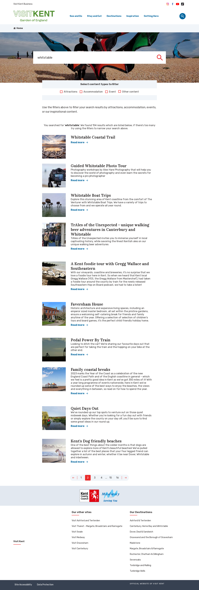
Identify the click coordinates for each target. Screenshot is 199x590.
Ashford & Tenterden (140, 520)
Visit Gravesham (80, 543)
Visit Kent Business (22, 4)
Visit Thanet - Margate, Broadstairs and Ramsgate (97, 526)
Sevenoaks (135, 559)
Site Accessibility (23, 584)
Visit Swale (77, 531)
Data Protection (45, 584)
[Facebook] (172, 4)
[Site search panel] (182, 16)
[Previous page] (73, 478)
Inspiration (132, 16)
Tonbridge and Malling (140, 565)
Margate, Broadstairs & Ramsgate (147, 548)
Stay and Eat (94, 16)
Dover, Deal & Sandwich (141, 531)
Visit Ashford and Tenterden (86, 520)
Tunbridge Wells (137, 571)
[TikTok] (182, 4)
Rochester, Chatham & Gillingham (147, 554)
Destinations (114, 16)
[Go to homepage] (34, 16)
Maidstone (135, 543)
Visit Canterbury (80, 548)
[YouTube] (177, 4)
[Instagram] (167, 4)
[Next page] (126, 478)
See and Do (76, 16)
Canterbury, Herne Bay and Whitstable (149, 526)
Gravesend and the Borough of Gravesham (151, 537)
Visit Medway (78, 537)
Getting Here (151, 16)
